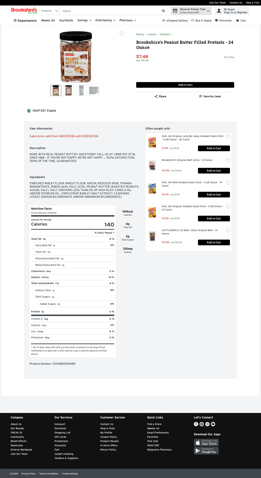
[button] (243, 20)
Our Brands (17, 428)
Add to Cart (185, 84)
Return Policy (108, 449)
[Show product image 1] (55, 90)
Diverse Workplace (21, 449)
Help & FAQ (252, 2)
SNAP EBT (153, 445)
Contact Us (235, 2)
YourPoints (66, 20)
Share (162, 96)
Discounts (60, 445)
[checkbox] (121, 33)
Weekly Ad (48, 20)
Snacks (152, 34)
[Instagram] (207, 425)
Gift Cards (60, 436)
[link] (175, 20)
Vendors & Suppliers (66, 458)
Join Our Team (217, 2)
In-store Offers (109, 445)
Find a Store (154, 424)
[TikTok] (219, 425)
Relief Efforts (18, 441)
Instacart (60, 424)
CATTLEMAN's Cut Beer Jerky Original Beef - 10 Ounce (190, 232)
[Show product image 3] (81, 90)
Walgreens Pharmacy (159, 449)
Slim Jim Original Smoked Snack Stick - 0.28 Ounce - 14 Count (193, 208)
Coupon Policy (108, 436)
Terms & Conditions (48, 473)
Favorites (152, 436)
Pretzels (165, 34)
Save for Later (212, 96)
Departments (27, 20)
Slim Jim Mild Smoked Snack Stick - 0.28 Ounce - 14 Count (192, 184)
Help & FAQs (107, 428)
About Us (16, 424)
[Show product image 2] (68, 90)
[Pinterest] (202, 425)
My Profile (106, 432)
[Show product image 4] (94, 90)
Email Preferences (158, 432)
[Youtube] (213, 425)
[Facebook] (196, 425)
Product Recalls (109, 441)
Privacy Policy (28, 473)
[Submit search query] (163, 11)
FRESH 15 (16, 432)
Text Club (152, 441)
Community (17, 436)
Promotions (61, 441)
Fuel (57, 449)
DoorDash (60, 428)
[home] (24, 10)
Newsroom (17, 445)
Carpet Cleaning (64, 453)
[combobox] (50, 11)
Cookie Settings (70, 473)
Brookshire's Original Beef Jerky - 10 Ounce (187, 160)
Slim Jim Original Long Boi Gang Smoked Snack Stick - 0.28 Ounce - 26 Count (193, 138)
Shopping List (62, 432)
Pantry (140, 34)
